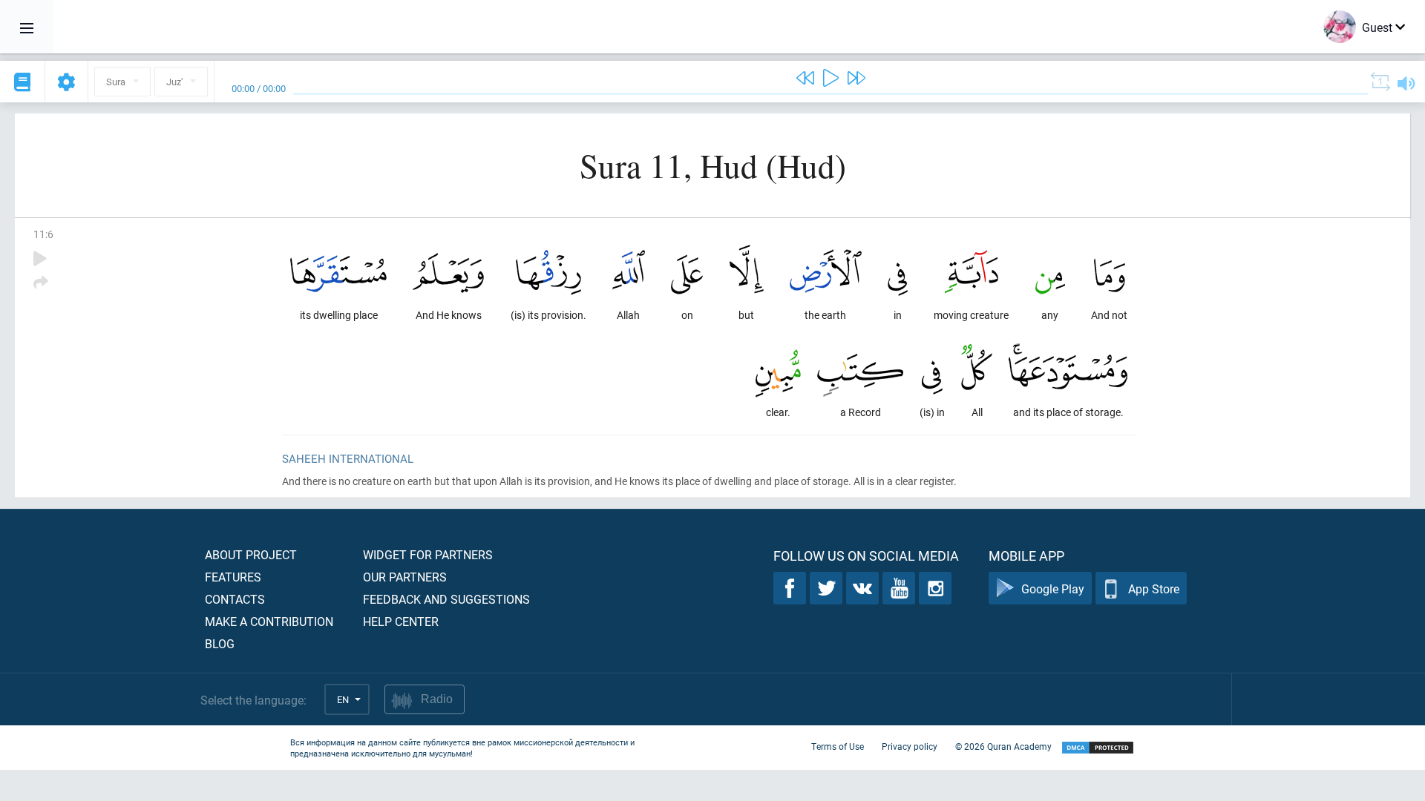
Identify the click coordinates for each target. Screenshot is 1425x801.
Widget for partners (428, 554)
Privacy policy (909, 746)
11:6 (43, 234)
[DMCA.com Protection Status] (1098, 748)
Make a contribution (269, 621)
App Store (1153, 588)
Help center (401, 621)
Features (233, 576)
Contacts (235, 599)
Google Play (1052, 588)
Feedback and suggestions (446, 599)
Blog (220, 643)
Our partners (405, 576)
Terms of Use (837, 746)
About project (251, 554)
